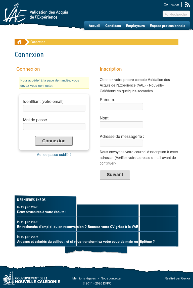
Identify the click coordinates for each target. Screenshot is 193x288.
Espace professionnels (167, 25)
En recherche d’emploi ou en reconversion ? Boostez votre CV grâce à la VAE (77, 226)
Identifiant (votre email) (43, 101)
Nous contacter (111, 278)
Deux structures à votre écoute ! (41, 211)
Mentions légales (84, 278)
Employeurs (135, 25)
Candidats (113, 25)
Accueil (94, 25)
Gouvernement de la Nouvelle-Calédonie (31, 278)
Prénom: (107, 99)
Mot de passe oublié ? (54, 154)
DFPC (107, 283)
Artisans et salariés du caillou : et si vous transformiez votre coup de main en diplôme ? (86, 241)
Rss (187, 4)
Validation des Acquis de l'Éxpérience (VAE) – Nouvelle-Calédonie (35, 13)
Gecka (185, 278)
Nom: (104, 118)
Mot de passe (35, 119)
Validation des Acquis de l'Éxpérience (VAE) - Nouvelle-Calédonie (19, 42)
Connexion (171, 4)
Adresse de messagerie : (122, 136)
